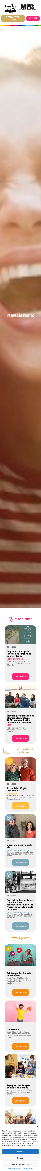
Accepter (20, 1152)
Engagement (13, 793)
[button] (37, 1126)
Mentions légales (27, 1168)
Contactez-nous (13, 18)
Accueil (33, 18)
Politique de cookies (14, 1168)
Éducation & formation (18, 850)
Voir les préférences (20, 1164)
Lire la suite (21, 676)
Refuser (20, 1158)
